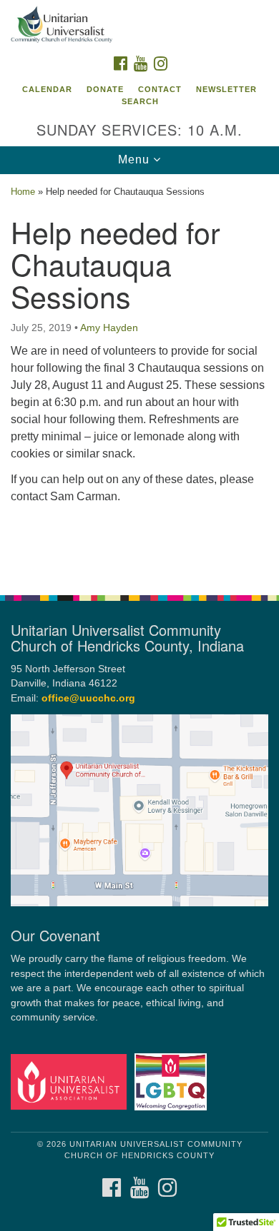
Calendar (47, 89)
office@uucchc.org (88, 698)
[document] (139, 376)
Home (23, 191)
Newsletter (226, 89)
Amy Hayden (109, 327)
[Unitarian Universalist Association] (71, 1081)
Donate (105, 89)
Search (140, 101)
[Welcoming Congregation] (173, 1081)
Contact (160, 89)
